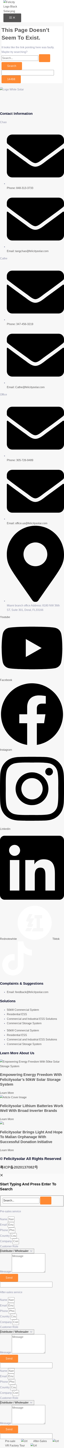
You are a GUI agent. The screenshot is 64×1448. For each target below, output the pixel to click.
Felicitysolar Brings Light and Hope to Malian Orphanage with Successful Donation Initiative (31, 1137)
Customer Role (9, 1246)
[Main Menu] (12, 17)
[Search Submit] (44, 58)
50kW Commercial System (23, 1009)
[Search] (45, 1200)
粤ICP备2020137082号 (19, 1167)
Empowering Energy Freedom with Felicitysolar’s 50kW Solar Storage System (31, 1079)
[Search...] (21, 1200)
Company (6, 1241)
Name (4, 1219)
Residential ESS (17, 1014)
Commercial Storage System (24, 1023)
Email (4, 1224)
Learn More (7, 1092)
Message (6, 1271)
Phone (4, 1230)
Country (5, 1235)
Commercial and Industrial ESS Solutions (32, 1018)
